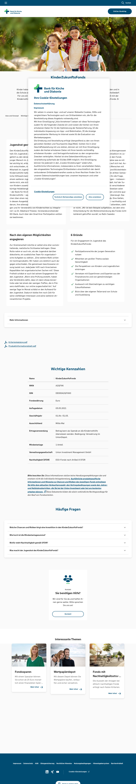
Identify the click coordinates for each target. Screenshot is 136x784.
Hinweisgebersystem (101, 763)
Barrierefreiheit (117, 763)
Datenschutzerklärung (44, 103)
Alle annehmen (95, 197)
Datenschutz (28, 763)
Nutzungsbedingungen (82, 763)
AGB (36, 763)
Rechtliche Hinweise (64, 763)
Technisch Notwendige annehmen (68, 197)
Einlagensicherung (47, 763)
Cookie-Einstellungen (44, 191)
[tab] (12, 116)
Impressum (17, 763)
